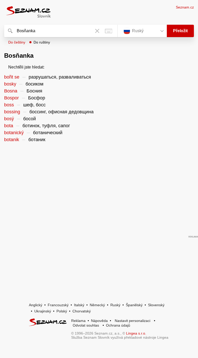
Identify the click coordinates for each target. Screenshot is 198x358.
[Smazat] (97, 31)
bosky (10, 84)
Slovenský (156, 305)
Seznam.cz (185, 7)
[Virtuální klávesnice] (108, 31)
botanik (11, 139)
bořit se (11, 77)
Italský (79, 305)
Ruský (115, 305)
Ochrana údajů (118, 325)
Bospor (11, 97)
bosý (9, 118)
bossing (12, 111)
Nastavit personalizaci (132, 321)
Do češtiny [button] (16, 42)
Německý (97, 305)
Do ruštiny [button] (42, 42)
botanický (14, 132)
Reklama (78, 321)
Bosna (10, 90)
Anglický (35, 305)
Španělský (134, 305)
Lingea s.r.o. (136, 333)
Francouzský (58, 305)
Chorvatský (81, 311)
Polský (61, 311)
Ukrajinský (42, 311)
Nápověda (99, 321)
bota (8, 125)
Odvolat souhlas (86, 325)
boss (9, 104)
